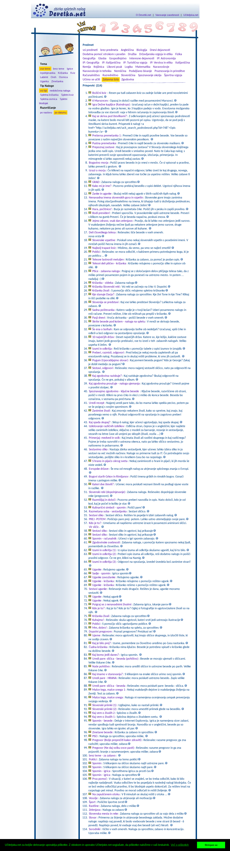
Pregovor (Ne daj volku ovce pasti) (113, 748)
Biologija (142, 50)
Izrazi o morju (97, 170)
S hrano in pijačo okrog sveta (109, 461)
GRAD (95, 182)
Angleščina (127, 50)
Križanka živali (100, 290)
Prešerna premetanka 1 (106, 135)
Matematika (142, 67)
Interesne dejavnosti (141, 58)
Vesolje (93, 798)
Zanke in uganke (101, 193)
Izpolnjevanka (47, 72)
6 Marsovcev (100, 100)
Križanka (63, 72)
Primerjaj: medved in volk (104, 438)
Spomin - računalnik (104, 538)
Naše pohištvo (101, 666)
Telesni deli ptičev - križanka (109, 263)
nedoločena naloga (60, 90)
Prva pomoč (99, 779)
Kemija (87, 67)
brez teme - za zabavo (102, 755)
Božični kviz (99, 93)
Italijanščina (182, 62)
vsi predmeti (90, 50)
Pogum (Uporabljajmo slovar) (110, 360)
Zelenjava (95, 810)
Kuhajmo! (98, 620)
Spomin (96, 763)
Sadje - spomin (101, 573)
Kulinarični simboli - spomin (109, 507)
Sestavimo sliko (98, 449)
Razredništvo (110, 75)
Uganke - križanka (103, 581)
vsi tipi (43, 90)
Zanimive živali (101, 410)
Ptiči (94, 736)
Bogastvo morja (98, 162)
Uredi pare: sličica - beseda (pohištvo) (115, 658)
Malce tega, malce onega (107, 697)
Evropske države (99, 469)
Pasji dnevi (98, 317)
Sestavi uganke (98, 589)
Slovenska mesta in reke (103, 813)
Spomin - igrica (101, 771)
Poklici (96, 252)
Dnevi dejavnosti (160, 50)
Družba (132, 54)
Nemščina (120, 71)
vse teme (45, 68)
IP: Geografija (91, 62)
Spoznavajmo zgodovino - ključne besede (114, 391)
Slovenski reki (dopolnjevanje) (107, 492)
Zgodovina (127, 79)
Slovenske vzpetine (103, 240)
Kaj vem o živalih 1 (103, 717)
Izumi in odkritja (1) (104, 550)
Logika (129, 67)
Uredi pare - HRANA (104, 678)
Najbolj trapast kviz (104, 248)
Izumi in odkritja (102, 348)
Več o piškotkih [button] (180, 844)
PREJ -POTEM (97, 519)
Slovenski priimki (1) (104, 705)
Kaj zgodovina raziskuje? (107, 376)
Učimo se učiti (91, 79)
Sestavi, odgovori (102, 368)
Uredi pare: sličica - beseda (108, 686)
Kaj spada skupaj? (99, 422)
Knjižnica (99, 67)
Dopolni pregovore (100, 631)
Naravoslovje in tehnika (97, 71)
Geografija (89, 58)
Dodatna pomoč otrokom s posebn (104, 54)
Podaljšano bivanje (140, 71)
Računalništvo (91, 75)
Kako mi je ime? (101, 186)
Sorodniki (94, 829)
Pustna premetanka (104, 143)
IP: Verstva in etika (161, 62)
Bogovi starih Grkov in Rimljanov (108, 476)
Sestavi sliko (96, 515)
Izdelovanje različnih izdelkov (106, 426)
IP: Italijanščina (111, 62)
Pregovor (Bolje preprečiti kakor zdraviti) (116, 740)
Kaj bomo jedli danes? (105, 655)
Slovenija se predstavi (105, 302)
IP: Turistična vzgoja (135, 62)
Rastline (94, 806)
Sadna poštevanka (103, 310)
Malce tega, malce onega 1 (108, 689)
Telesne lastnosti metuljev (108, 259)
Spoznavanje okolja (149, 75)
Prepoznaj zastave (103, 147)
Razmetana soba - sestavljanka (108, 511)
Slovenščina (128, 75)
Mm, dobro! (99, 627)
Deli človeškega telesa (102, 232)
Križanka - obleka (102, 283)
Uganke (96, 569)
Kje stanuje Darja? (103, 294)
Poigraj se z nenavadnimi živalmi (111, 604)
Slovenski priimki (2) (104, 709)
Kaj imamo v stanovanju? (107, 674)
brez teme (58, 68)
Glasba (102, 58)
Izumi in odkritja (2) (104, 554)
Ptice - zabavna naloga (106, 271)
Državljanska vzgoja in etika (156, 54)
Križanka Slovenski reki (106, 286)
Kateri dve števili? (103, 484)
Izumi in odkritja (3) (104, 562)
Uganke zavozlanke (103, 577)
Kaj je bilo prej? (101, 643)
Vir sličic (94, 527)
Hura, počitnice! (102, 209)
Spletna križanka (49, 94)
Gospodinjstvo (118, 58)
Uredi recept (96, 403)
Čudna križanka (98, 647)
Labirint (44, 77)
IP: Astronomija (166, 58)
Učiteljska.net (190, 14)
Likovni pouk (114, 67)
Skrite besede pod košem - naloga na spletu (118, 321)
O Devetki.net (143, 14)
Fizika (178, 54)
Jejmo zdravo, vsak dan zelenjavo (112, 221)
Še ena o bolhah (102, 329)
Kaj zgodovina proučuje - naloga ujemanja (114, 383)
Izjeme (96, 635)
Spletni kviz (67, 94)
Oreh (53, 77)
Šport (92, 802)
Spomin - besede (102, 720)
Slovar (92, 817)
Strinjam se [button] (211, 845)
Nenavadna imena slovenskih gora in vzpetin (116, 197)
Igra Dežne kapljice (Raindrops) (111, 104)
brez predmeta (109, 50)
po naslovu (46, 112)
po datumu (60, 112)
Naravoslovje (161, 67)
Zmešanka (57, 81)
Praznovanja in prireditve (170, 71)
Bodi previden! (101, 213)
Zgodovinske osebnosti (106, 542)
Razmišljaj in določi (104, 500)
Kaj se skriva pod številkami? (109, 116)
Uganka (44, 81)
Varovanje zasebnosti (167, 14)
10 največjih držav (103, 337)
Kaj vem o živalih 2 (103, 713)
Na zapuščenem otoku (106, 794)
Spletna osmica (48, 99)
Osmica (63, 77)
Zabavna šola (111, 79)
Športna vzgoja (173, 75)
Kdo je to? (95, 523)
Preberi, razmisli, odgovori (108, 352)
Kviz (72, 72)
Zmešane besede (102, 732)
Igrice (70, 68)
